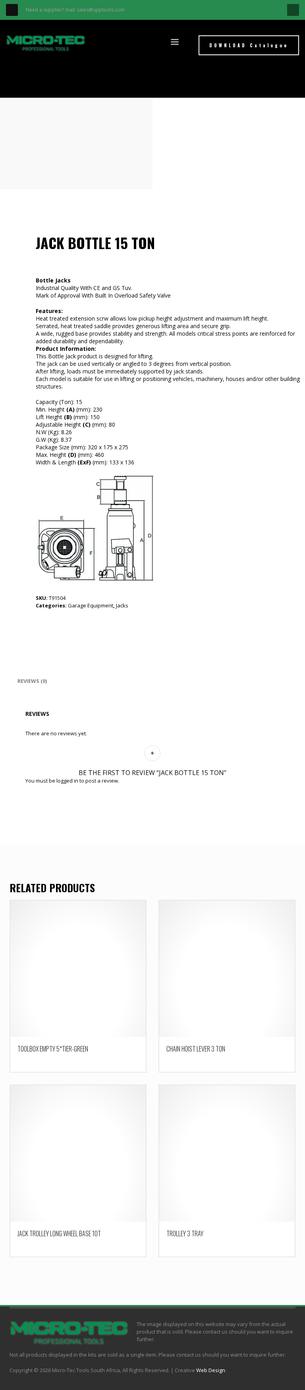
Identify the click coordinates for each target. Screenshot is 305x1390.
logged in (67, 780)
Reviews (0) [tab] (32, 680)
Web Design (210, 1370)
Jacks (122, 605)
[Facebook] (12, 10)
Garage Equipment (90, 605)
